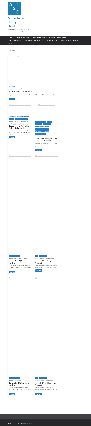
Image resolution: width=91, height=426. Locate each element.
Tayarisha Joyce (25, 121)
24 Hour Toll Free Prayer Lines (50, 40)
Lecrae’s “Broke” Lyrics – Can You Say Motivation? (46, 140)
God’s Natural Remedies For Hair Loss (23, 91)
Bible (10, 255)
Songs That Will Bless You (40, 133)
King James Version (16, 255)
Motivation (11, 118)
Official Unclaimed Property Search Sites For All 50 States (32, 37)
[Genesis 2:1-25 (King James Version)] (46, 205)
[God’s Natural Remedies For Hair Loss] (33, 71)
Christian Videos (39, 124)
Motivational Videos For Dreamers (21, 118)
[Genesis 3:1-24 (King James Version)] (20, 327)
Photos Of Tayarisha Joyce (15, 40)
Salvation (36, 40)
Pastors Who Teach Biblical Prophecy (58, 37)
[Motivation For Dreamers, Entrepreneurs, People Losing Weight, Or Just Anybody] (20, 110)
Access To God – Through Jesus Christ (18, 22)
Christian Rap (49, 121)
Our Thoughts (12, 86)
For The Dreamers (12, 116)
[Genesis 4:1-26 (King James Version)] (46, 327)
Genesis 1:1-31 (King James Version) (19, 262)
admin (23, 88)
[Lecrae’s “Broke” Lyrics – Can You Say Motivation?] (46, 112)
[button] (39, 41)
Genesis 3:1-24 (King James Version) (19, 384)
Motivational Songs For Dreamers (42, 128)
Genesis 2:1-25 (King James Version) (45, 262)
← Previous (10, 399)
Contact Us (11, 37)
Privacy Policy (28, 40)
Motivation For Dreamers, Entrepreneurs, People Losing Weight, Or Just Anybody (20, 126)
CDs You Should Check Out (40, 121)
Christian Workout (47, 124)
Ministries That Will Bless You (22, 116)
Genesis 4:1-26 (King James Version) (45, 384)
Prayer (75, 40)
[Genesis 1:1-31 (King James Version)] (20, 205)
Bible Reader (25, 258)
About (10, 43)
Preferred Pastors (65, 40)
